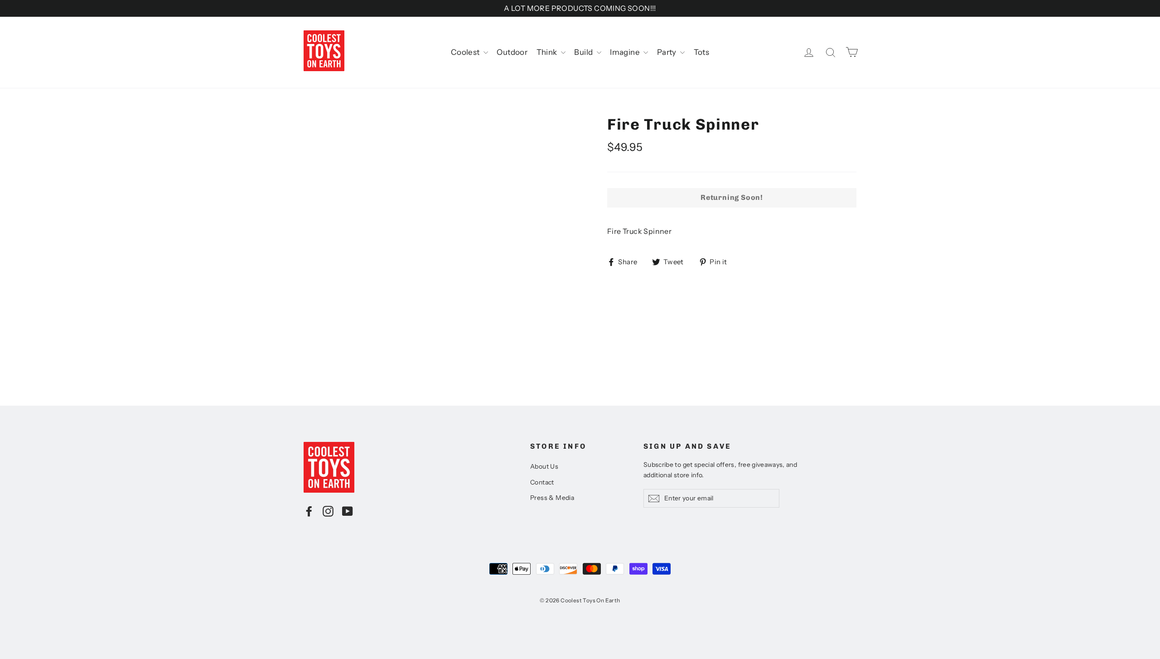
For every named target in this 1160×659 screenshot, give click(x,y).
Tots (702, 52)
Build (584, 52)
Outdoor (512, 52)
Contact (542, 482)
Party (667, 52)
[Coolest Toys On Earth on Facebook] (309, 511)
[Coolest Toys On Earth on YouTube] (347, 511)
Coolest (466, 52)
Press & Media (552, 498)
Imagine (625, 52)
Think (547, 52)
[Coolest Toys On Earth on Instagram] (328, 511)
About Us (544, 466)
